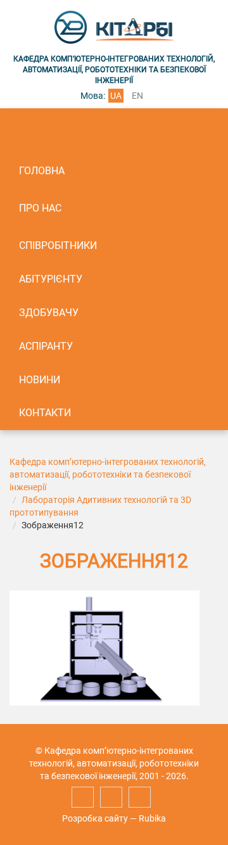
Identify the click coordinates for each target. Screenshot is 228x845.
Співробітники (58, 245)
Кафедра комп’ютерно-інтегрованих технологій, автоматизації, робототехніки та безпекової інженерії (108, 474)
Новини (39, 380)
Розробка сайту (95, 818)
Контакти (45, 413)
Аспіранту (46, 346)
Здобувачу (49, 313)
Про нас (40, 208)
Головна (42, 171)
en (137, 96)
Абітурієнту (50, 279)
